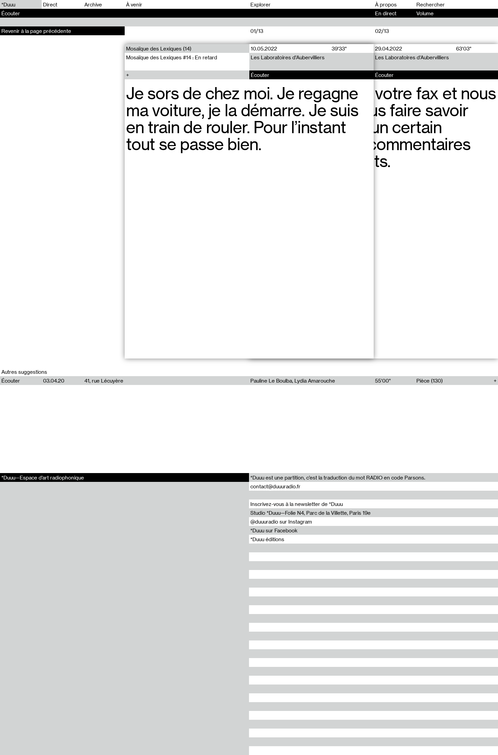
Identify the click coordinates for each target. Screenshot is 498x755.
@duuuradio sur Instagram (281, 521)
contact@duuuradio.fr (275, 486)
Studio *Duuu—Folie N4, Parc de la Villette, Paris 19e (310, 513)
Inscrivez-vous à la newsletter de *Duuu (296, 504)
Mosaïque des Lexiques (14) (158, 48)
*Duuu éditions (267, 539)
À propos (386, 4)
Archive (93, 4)
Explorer (260, 4)
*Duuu (8, 4)
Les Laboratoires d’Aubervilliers (287, 57)
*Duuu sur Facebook (273, 530)
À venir (134, 4)
